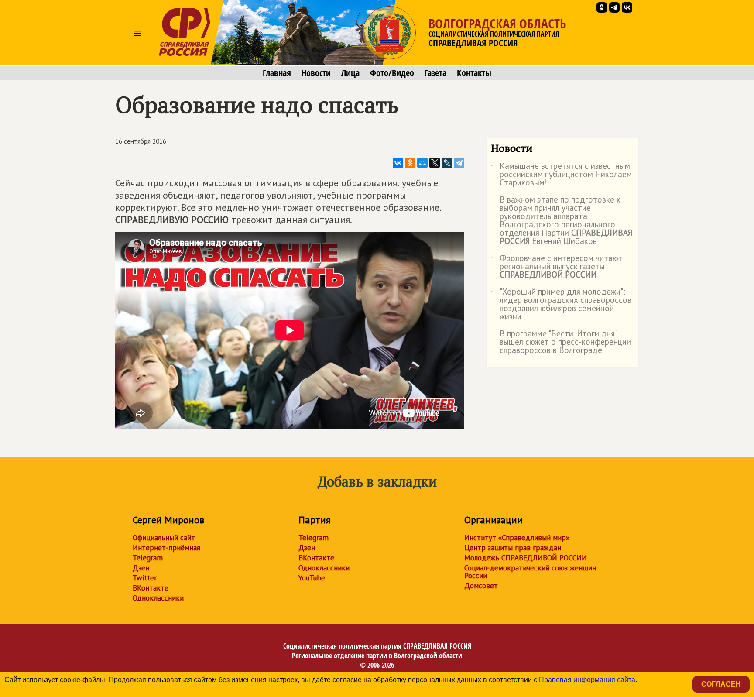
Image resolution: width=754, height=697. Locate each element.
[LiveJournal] (447, 163)
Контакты (474, 73)
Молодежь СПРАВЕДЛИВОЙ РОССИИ (525, 558)
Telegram (148, 558)
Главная (277, 73)
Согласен (721, 684)
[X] (434, 163)
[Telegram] (459, 163)
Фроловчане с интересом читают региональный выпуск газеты (557, 267)
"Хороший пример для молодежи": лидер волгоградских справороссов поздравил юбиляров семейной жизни (561, 305)
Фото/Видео (392, 73)
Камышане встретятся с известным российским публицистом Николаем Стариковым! (561, 175)
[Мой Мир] (422, 163)
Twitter (145, 578)
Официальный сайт (164, 538)
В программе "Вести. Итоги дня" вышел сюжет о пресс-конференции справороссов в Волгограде (561, 342)
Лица (350, 73)
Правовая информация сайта (587, 679)
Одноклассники (158, 598)
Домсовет (481, 586)
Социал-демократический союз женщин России (530, 572)
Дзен (141, 568)
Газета (435, 73)
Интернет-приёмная (166, 548)
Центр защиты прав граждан (512, 548)
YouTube (311, 578)
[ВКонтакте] (398, 163)
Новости (316, 73)
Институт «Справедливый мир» (516, 538)
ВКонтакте (150, 588)
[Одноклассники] (410, 163)
